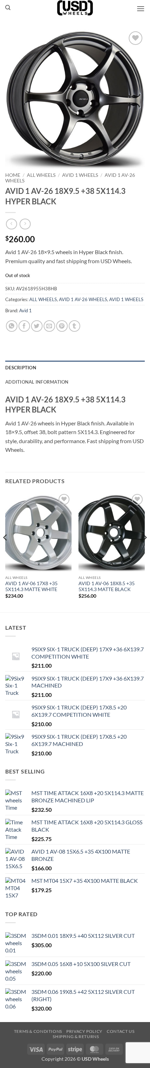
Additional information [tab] (37, 382)
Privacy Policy (84, 1031)
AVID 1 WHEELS (80, 175)
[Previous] (5, 552)
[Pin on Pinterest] (62, 326)
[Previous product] (25, 224)
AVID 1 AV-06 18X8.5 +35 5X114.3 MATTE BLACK (106, 586)
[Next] (144, 552)
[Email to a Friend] (49, 326)
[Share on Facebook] (24, 326)
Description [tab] (20, 367)
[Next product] (11, 224)
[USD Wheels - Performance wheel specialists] (75, 8)
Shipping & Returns (76, 1036)
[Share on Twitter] (37, 326)
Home (12, 175)
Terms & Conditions (38, 1031)
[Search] (7, 7)
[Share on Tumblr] (74, 326)
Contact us (120, 1031)
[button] (140, 8)
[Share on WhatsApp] (11, 326)
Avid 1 (25, 310)
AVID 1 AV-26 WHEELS (83, 299)
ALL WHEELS (41, 175)
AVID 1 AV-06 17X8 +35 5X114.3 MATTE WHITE (31, 586)
